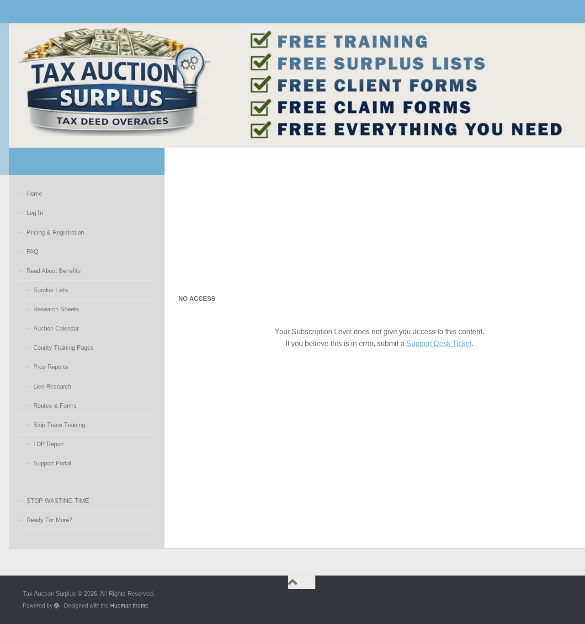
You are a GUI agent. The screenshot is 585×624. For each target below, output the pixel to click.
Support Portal (52, 463)
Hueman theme (129, 605)
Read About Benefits (54, 270)
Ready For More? (49, 520)
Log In (35, 212)
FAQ (32, 251)
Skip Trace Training (59, 424)
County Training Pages (63, 347)
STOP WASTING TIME (58, 500)
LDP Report (48, 444)
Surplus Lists (50, 290)
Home (34, 193)
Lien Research (52, 386)
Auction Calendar (56, 328)
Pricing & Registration (55, 232)
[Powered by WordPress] (56, 605)
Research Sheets (56, 309)
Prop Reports (50, 366)
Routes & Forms (55, 405)
